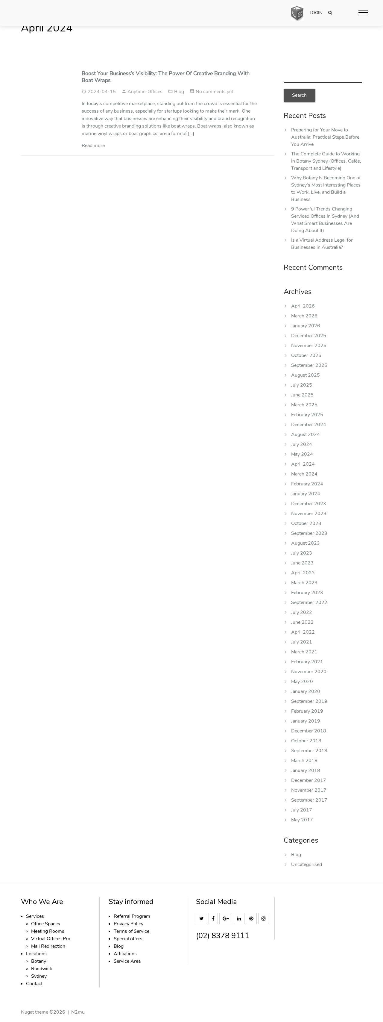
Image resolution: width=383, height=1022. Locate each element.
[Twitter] (202, 918)
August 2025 (305, 375)
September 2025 (309, 365)
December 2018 (308, 731)
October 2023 (306, 523)
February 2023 (307, 592)
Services (35, 916)
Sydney (39, 976)
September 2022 (309, 602)
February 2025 (307, 414)
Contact (34, 983)
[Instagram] (264, 918)
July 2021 (301, 642)
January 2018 (305, 770)
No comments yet (214, 91)
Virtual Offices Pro (50, 938)
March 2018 (304, 760)
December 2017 (308, 780)
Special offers (128, 938)
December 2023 (308, 503)
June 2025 (302, 395)
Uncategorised (306, 864)
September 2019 (309, 701)
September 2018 (309, 750)
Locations (36, 953)
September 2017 (309, 800)
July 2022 (301, 612)
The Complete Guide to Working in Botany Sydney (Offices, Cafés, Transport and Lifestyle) (326, 161)
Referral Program (132, 916)
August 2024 (305, 434)
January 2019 (305, 721)
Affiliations (125, 953)
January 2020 (305, 691)
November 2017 (308, 790)
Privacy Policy (128, 923)
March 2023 (304, 582)
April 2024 (303, 464)
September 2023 (309, 533)
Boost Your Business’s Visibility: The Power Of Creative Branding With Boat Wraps (166, 77)
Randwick (41, 968)
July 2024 (301, 444)
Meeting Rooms (47, 931)
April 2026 (303, 306)
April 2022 (303, 632)
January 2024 (305, 493)
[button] (363, 12)
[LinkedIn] (240, 918)
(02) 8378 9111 (222, 936)
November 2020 (308, 671)
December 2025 (308, 335)
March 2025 (304, 405)
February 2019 (307, 711)
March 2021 (304, 652)
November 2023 (308, 513)
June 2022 (302, 622)
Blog (179, 91)
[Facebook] (214, 918)
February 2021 (307, 661)
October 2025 (306, 355)
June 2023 (302, 563)
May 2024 (302, 454)
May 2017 (302, 820)
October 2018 (306, 741)
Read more (93, 145)
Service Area (127, 961)
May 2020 (302, 681)
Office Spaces (45, 923)
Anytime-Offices (145, 91)
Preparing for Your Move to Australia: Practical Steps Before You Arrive (325, 137)
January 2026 (305, 326)
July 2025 (301, 385)
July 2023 (301, 553)
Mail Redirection (48, 946)
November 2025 (308, 345)
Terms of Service (131, 931)
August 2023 (305, 543)
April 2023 (303, 573)
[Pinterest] (252, 918)
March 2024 (304, 474)
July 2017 (301, 810)
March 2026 (304, 316)
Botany (38, 961)
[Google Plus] (226, 918)
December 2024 (308, 424)
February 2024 (307, 484)
